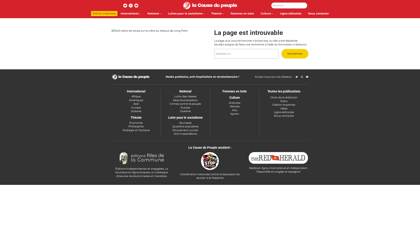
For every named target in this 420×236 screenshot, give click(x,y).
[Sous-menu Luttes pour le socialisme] (204, 13)
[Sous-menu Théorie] (223, 13)
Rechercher (295, 53)
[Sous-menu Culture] (272, 13)
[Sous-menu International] (140, 13)
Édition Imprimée (104, 13)
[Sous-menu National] (160, 13)
